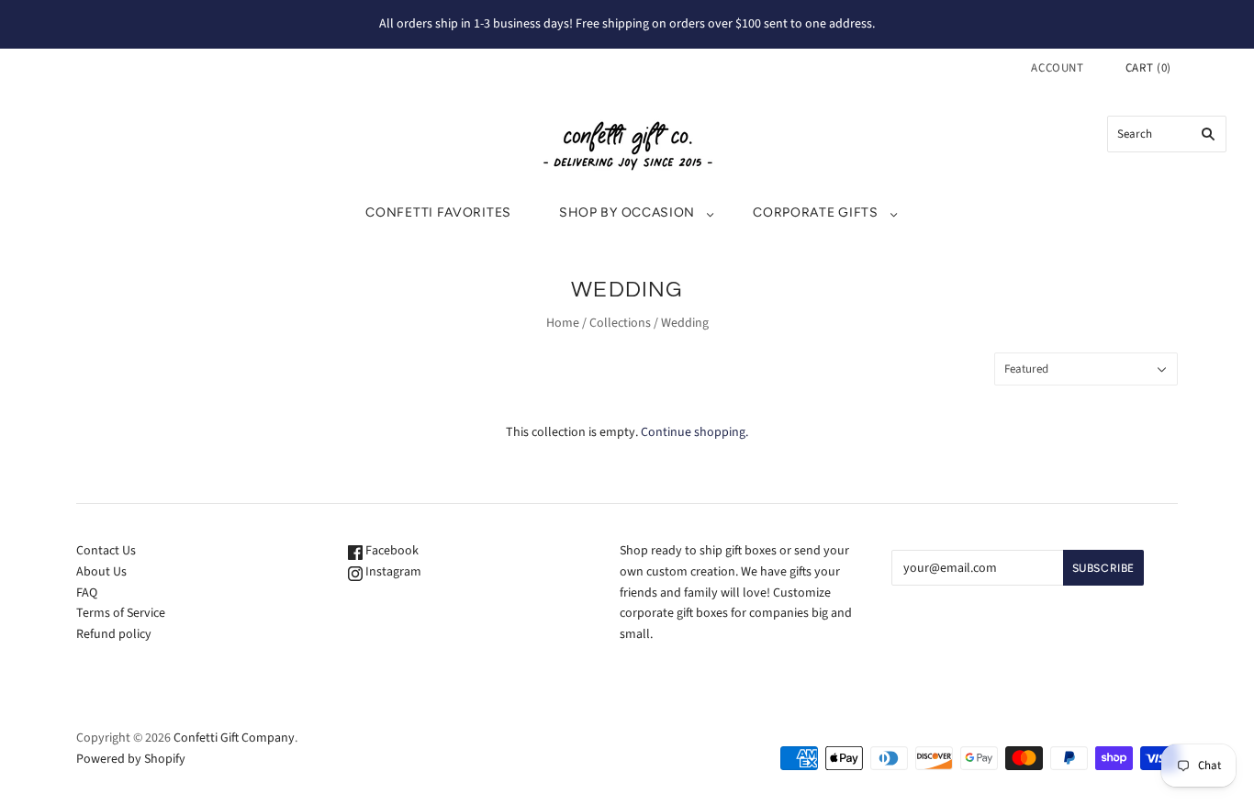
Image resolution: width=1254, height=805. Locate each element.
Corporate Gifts (816, 212)
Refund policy (113, 634)
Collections (620, 323)
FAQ (86, 593)
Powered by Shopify (130, 759)
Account (1057, 68)
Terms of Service (120, 613)
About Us (101, 572)
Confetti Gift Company (234, 738)
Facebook (391, 551)
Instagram (392, 572)
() (1148, 68)
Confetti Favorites (438, 212)
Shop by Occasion (627, 212)
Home (562, 323)
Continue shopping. (694, 432)
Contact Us (106, 551)
